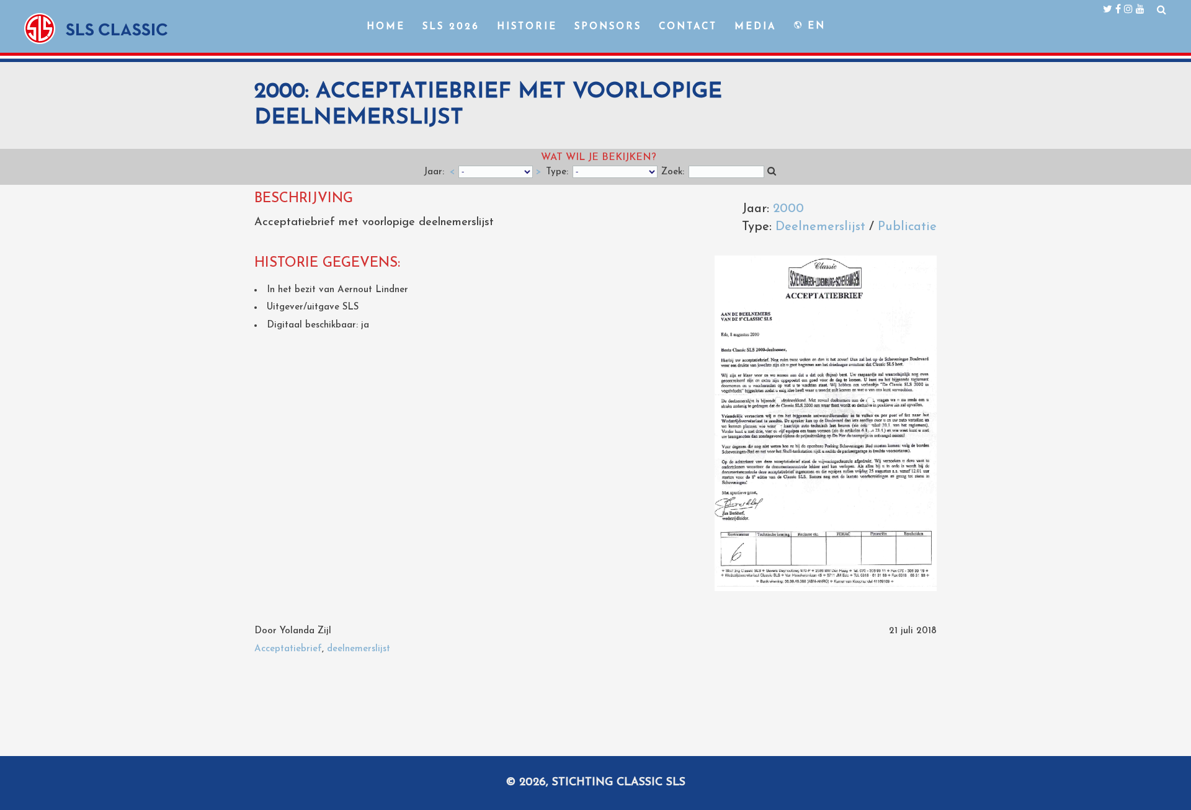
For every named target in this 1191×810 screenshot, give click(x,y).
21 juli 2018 (913, 631)
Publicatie (907, 227)
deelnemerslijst (358, 649)
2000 (788, 209)
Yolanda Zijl (305, 631)
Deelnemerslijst (820, 227)
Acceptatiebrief (288, 649)
